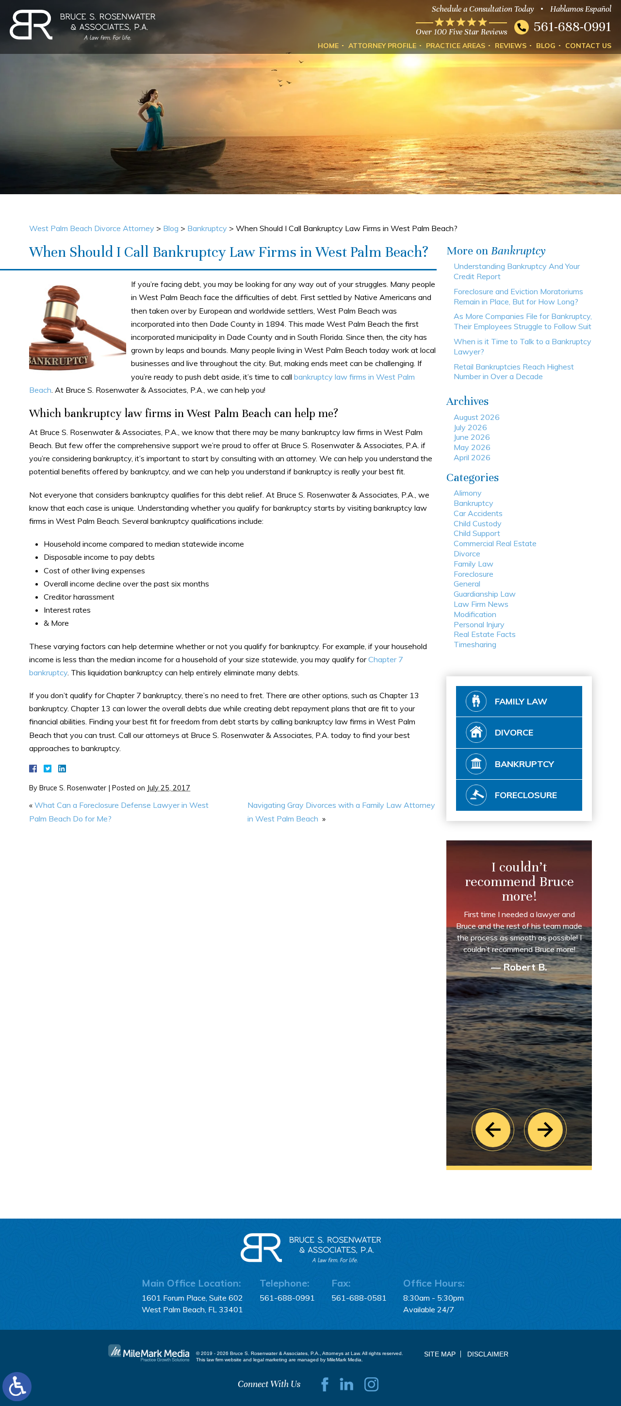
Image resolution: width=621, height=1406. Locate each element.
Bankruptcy (207, 228)
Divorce (467, 553)
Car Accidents (478, 513)
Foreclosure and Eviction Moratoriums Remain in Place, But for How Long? (518, 296)
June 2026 (472, 437)
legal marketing (270, 1359)
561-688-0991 (572, 26)
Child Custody (478, 523)
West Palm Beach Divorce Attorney (91, 228)
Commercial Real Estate (495, 543)
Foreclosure (473, 574)
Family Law (473, 564)
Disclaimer (487, 1354)
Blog (546, 45)
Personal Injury (479, 624)
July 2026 (470, 427)
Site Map (440, 1354)
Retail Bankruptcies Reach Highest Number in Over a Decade (514, 372)
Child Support (477, 533)
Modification (475, 614)
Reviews (510, 45)
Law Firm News (481, 604)
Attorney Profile (382, 45)
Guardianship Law (485, 594)
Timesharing (475, 644)
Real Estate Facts (485, 634)
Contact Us (588, 45)
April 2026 (472, 457)
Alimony (468, 493)
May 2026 (472, 447)
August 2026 (477, 417)
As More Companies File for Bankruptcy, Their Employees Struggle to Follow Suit (523, 321)
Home (328, 45)
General (467, 583)
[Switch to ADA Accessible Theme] (17, 1386)
